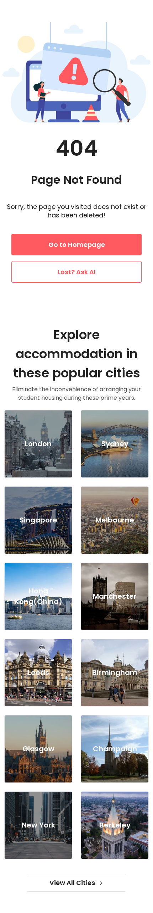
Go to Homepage (76, 244)
